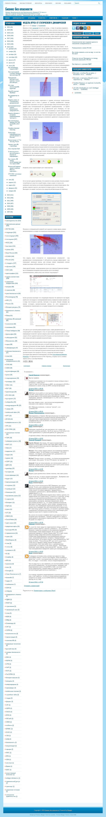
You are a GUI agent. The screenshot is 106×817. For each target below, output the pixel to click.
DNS (7, 657)
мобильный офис (11, 412)
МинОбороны (10, 540)
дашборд (9, 468)
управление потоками (13, 790)
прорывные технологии (13, 644)
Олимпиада (9, 623)
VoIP (7, 667)
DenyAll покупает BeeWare (13, 92)
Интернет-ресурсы (12, 307)
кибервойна (9, 402)
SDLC (8, 385)
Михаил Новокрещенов (36, 413)
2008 (8, 209)
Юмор (8, 315)
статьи (8, 547)
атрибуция (9, 489)
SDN (7, 759)
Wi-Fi (7, 671)
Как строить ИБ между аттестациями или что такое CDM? (14, 161)
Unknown (32, 524)
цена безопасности (12, 293)
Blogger (69, 810)
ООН (7, 588)
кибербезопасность (12, 422)
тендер (8, 698)
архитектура (10, 392)
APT (7, 415)
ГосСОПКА (9, 674)
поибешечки (10, 584)
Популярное (77, 33)
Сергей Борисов (34, 375)
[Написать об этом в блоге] (26, 361)
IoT (7, 512)
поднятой (35, 28)
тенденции (9, 232)
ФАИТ (8, 603)
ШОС (7, 769)
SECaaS (8, 718)
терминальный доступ (13, 781)
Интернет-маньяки (11, 677)
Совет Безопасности (12, 574)
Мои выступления (26, 3)
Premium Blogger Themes (62, 814)
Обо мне (58, 3)
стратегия (9, 290)
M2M (7, 616)
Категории (88, 33)
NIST (7, 444)
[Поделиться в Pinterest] (32, 361)
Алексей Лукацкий (35, 440)
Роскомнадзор (10, 297)
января (11, 191)
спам (7, 543)
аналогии (9, 564)
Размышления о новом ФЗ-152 (81, 48)
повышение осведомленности (11, 360)
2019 (8, 33)
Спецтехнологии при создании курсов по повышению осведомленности (85, 42)
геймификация (10, 348)
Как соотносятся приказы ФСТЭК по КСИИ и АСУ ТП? (14, 123)
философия (10, 334)
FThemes (37, 814)
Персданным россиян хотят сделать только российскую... (14, 80)
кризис (8, 458)
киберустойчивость (12, 778)
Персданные (31, 18)
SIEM (8, 368)
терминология (10, 533)
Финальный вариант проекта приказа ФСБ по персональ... (14, 169)
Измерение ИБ (54, 18)
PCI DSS (9, 395)
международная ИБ (12, 405)
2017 (8, 38)
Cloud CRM (73, 814)
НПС (7, 300)
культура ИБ (10, 530)
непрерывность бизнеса (13, 594)
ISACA (8, 712)
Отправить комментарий (31, 586)
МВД (7, 620)
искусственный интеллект (11, 773)
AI (6, 553)
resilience (9, 725)
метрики (8, 286)
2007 (8, 212)
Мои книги (48, 3)
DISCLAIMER (67, 3)
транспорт (9, 786)
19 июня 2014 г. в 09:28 (36, 388)
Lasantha (53, 814)
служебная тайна (11, 694)
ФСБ (7, 242)
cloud (7, 356)
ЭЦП (7, 506)
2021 (8, 27)
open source (9, 523)
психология (9, 324)
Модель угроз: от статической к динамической (13, 101)
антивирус (9, 381)
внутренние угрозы (12, 495)
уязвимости (9, 550)
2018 (8, 35)
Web (7, 448)
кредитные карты (11, 526)
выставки (9, 246)
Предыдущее (66, 365)
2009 (8, 206)
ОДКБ (8, 599)
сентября (11, 57)
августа (11, 60)
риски (8, 375)
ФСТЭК (8, 229)
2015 (8, 44)
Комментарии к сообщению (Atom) (44, 590)
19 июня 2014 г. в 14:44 (36, 481)
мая (10, 179)
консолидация (10, 236)
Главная (7, 18)
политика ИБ (10, 640)
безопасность (10, 742)
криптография (10, 273)
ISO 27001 (9, 429)
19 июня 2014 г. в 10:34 (36, 425)
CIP (7, 705)
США (7, 437)
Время (8, 766)
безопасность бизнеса (13, 310)
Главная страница (10, 3)
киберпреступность (12, 441)
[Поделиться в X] (28, 361)
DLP (7, 388)
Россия (8, 260)
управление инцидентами (10, 282)
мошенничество (11, 633)
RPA (7, 756)
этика (8, 613)
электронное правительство (10, 795)
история (8, 472)
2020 (8, 30)
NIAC (7, 752)
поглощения (10, 239)
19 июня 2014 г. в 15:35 (36, 522)
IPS (7, 426)
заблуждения (10, 337)
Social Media (10, 519)
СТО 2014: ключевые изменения (14, 174)
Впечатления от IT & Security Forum (14, 140)
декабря (11, 48)
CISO (7, 364)
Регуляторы (42, 18)
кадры (8, 581)
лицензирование (11, 378)
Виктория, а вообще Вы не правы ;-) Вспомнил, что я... (84, 73)
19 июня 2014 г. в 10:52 (36, 438)
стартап (8, 499)
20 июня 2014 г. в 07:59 (36, 582)
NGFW (8, 660)
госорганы (9, 485)
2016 (8, 41)
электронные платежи (13, 433)
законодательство (11, 220)
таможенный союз (11, 610)
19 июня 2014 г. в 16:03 (36, 551)
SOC (7, 270)
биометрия (9, 492)
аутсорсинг (9, 398)
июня (10, 65)
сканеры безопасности (13, 652)
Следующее (27, 365)
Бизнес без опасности (18, 8)
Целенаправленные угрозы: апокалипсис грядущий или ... (14, 108)
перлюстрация (10, 637)
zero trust (9, 763)
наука (8, 344)
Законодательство (19, 18)
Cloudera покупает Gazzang (13, 129)
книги (7, 509)
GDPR (8, 708)
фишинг (8, 701)
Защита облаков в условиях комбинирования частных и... (14, 116)
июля (10, 63)
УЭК (7, 735)
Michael (31, 390)
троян (8, 536)
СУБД (8, 591)
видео (8, 455)
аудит (8, 478)
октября (11, 54)
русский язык (10, 649)
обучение (9, 266)
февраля (11, 188)
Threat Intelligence (11, 331)
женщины (9, 681)
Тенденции (65, 18)
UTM (7, 664)
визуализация (10, 746)
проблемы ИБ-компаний (13, 319)
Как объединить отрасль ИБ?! (13, 68)
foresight (8, 570)
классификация (11, 475)
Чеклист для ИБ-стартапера (13, 145)
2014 (8, 47)
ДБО (7, 465)
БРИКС (8, 729)
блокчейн (9, 577)
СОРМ (8, 630)
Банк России (10, 253)
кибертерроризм (11, 684)
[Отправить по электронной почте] (24, 361)
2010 (8, 203)
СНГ (7, 627)
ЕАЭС (8, 732)
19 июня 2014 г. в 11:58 (36, 469)
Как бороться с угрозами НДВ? (82, 64)
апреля (11, 182)
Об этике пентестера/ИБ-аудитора (13, 87)
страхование (10, 606)
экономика (9, 327)
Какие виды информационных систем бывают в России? (14, 135)
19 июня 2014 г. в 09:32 (36, 411)
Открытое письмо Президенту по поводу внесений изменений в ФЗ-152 (85, 59)
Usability (8, 557)
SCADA (8, 256)
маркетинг (9, 451)
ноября (11, 51)
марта (10, 185)
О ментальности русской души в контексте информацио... (14, 154)
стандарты (9, 263)
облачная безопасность (13, 351)
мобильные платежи (12, 691)
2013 (8, 195)
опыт (7, 567)
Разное (75, 18)
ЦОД (7, 739)
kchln (30, 426)
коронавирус (10, 688)
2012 (8, 198)
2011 (8, 200)
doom (31, 553)
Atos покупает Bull (14, 149)
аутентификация (11, 371)
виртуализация (10, 482)
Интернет (9, 502)
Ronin (31, 482)
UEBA (8, 722)
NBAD (8, 516)
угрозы (8, 249)
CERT (8, 461)
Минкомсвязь (10, 341)
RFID (7, 715)
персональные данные (13, 224)
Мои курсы (38, 3)
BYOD (8, 419)
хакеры (8, 409)
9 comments (42, 25)
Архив (97, 33)
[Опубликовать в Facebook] (30, 361)
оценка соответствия (12, 277)
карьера (8, 749)
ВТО (7, 560)
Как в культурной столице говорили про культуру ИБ (14, 73)
